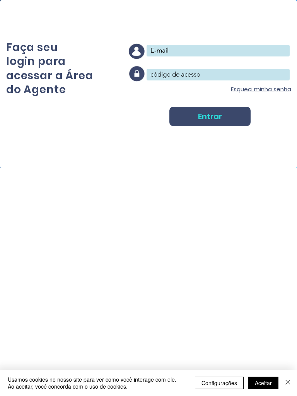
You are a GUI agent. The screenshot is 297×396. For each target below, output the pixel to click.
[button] (261, 89)
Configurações (219, 383)
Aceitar (263, 383)
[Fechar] (287, 383)
